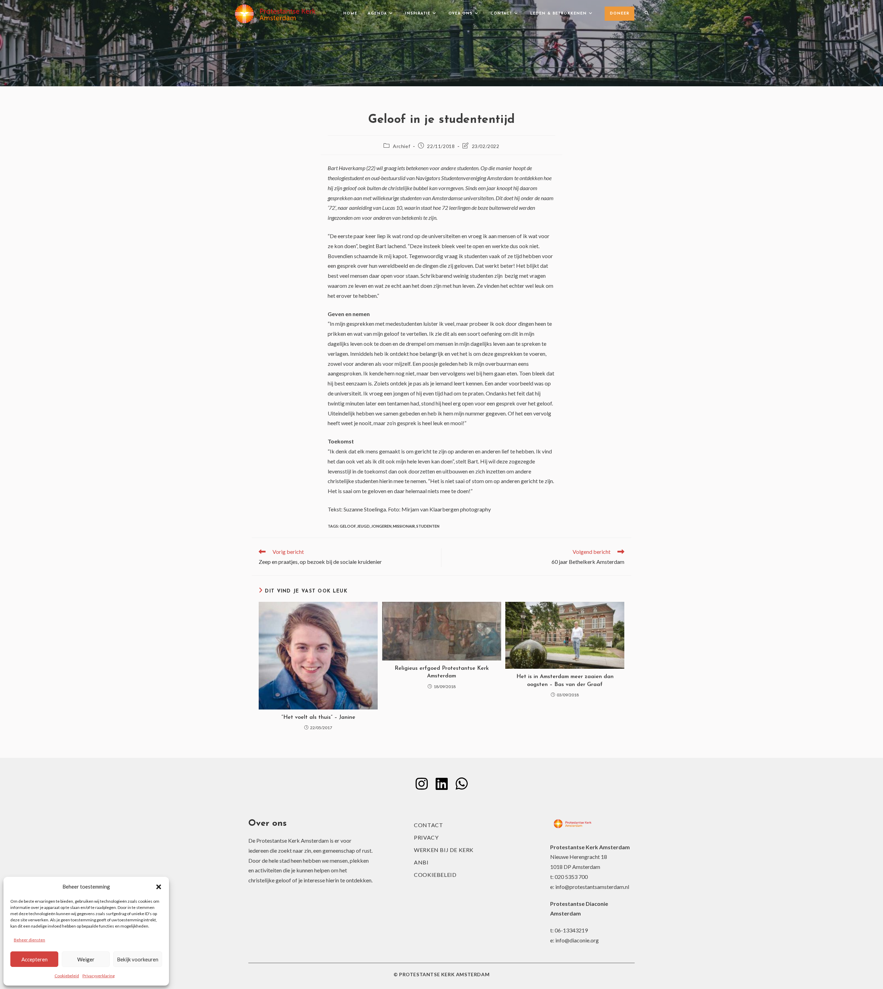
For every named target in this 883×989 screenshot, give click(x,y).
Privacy (426, 837)
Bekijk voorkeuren (137, 959)
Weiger (86, 959)
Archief (401, 146)
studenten (427, 526)
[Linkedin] (441, 784)
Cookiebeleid (66, 975)
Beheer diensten (29, 939)
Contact (428, 825)
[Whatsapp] (461, 784)
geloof (348, 526)
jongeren (381, 526)
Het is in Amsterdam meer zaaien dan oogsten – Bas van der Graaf (565, 680)
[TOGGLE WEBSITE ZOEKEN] (646, 14)
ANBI (421, 862)
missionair (404, 526)
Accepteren (34, 959)
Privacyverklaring (98, 975)
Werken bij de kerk (444, 849)
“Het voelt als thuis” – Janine (318, 717)
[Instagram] (421, 784)
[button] (158, 886)
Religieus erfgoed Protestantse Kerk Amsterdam (442, 672)
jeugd (363, 526)
